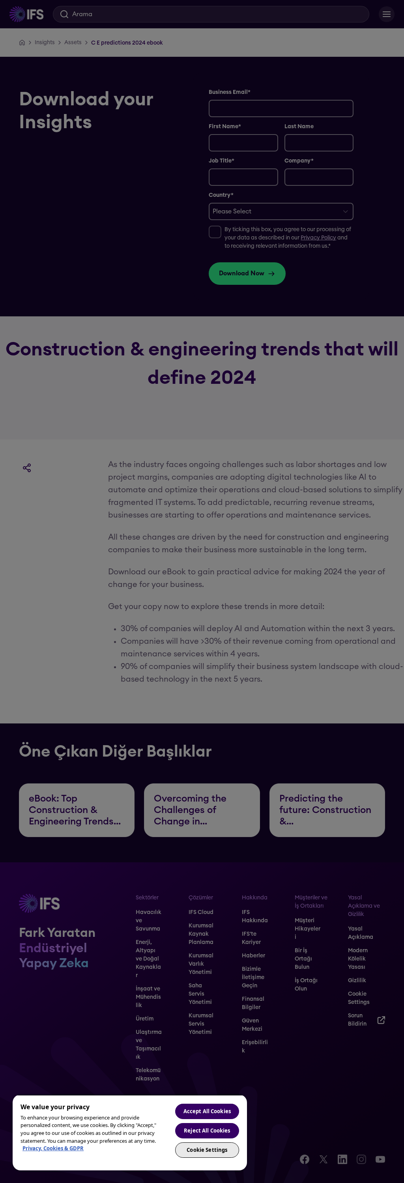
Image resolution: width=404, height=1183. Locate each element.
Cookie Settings (207, 1149)
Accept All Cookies (207, 1111)
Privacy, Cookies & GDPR (53, 1148)
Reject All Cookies (207, 1130)
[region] (130, 1132)
